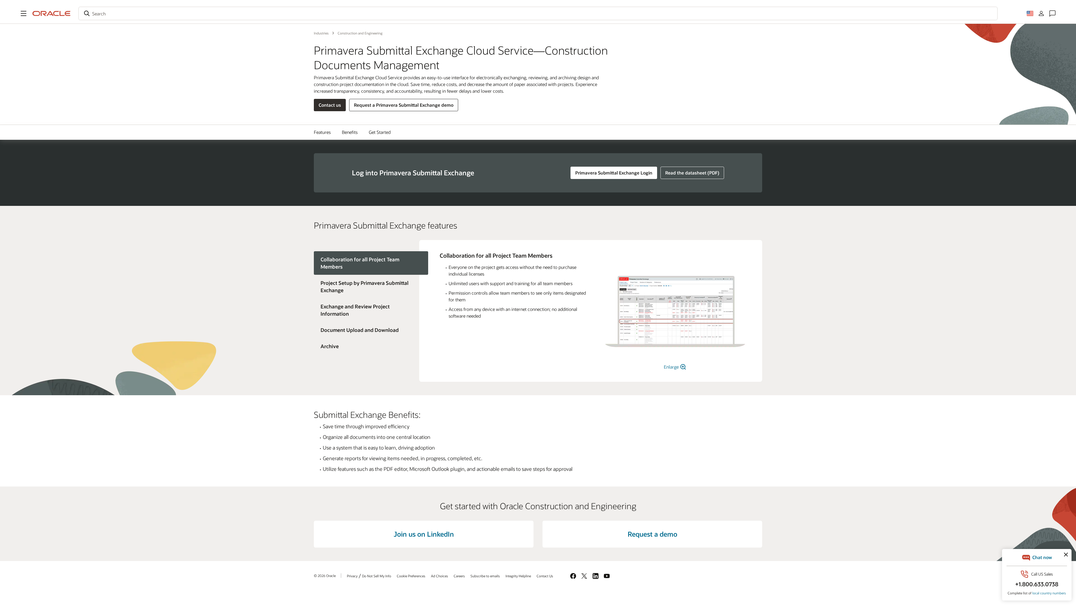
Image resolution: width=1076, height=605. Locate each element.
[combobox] (538, 13)
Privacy (352, 576)
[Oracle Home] (51, 13)
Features (322, 132)
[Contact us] (1052, 13)
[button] (23, 13)
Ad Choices (439, 576)
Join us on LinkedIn (424, 534)
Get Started (380, 132)
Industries (321, 33)
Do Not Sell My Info (376, 576)
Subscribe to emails (485, 576)
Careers (459, 576)
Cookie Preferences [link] (411, 576)
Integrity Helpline (518, 576)
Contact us (330, 105)
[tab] (366, 286)
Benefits (350, 132)
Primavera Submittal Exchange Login (613, 173)
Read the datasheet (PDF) (692, 173)
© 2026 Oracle (325, 575)
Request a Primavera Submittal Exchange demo (403, 105)
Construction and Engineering (360, 33)
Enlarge (672, 367)
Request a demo (652, 534)
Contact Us (545, 576)
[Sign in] (1041, 13)
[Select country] (1030, 13)
